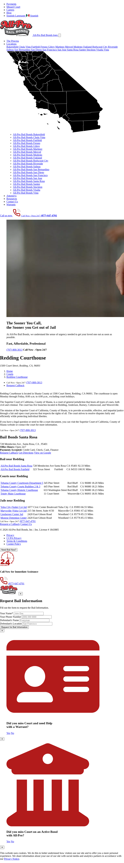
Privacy (10, 535)
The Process (12, 41)
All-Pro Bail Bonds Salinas (27, 166)
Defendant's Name (9, 620)
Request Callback (15, 385)
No (12, 733)
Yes (8, 733)
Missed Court (13, 7)
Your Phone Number (10, 616)
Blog (8, 12)
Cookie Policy (13, 544)
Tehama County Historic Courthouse (19, 490)
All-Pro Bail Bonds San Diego (28, 172)
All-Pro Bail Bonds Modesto (27, 154)
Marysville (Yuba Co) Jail (13, 510)
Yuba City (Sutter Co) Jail (13, 507)
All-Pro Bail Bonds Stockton (27, 187)
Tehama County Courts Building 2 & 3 (20, 486)
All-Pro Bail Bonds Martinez (27, 149)
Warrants (11, 204)
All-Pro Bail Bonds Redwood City (30, 160)
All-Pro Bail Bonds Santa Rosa (29, 181)
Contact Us (12, 201)
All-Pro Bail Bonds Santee (26, 184)
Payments (11, 4)
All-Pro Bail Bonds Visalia (26, 190)
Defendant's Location (11, 623)
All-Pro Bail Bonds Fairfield (27, 140)
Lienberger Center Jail (11, 514)
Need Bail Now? (8, 550)
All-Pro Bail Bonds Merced (27, 152)
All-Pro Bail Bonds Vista (25, 192)
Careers (10, 9)
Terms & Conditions (16, 541)
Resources (11, 198)
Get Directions (26, 452)
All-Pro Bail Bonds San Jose (27, 178)
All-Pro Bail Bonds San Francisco (30, 175)
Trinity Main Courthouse (13, 493)
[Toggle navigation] (59, 35)
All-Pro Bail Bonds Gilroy (26, 146)
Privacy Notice (11, 858)
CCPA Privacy (13, 538)
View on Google (42, 452)
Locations (11, 44)
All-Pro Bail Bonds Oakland (27, 157)
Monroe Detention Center (13, 517)
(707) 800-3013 (14, 349)
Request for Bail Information (14, 627)
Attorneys (11, 195)
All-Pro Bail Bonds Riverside (28, 163)
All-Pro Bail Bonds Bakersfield (29, 134)
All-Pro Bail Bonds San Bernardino (31, 169)
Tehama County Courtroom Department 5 (21, 483)
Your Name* (6, 613)
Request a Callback (10, 524)
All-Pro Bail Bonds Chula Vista (29, 137)
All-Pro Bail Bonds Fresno (26, 143)
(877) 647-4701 (28, 521)
